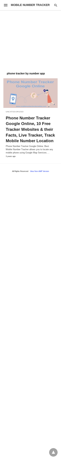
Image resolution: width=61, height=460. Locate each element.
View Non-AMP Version (39, 171)
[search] (56, 5)
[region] (30, 39)
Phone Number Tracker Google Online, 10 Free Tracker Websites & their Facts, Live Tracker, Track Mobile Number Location (30, 129)
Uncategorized (15, 112)
